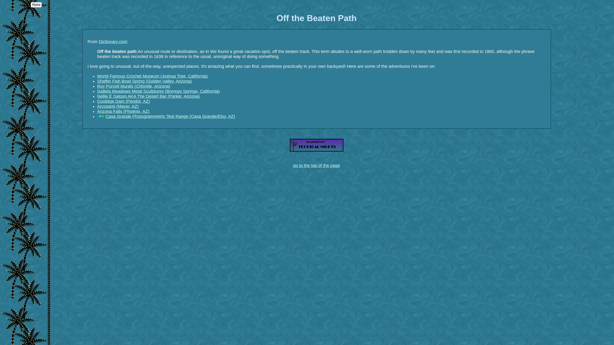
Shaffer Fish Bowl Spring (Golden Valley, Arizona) (144, 81)
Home (36, 4)
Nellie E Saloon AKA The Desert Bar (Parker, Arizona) (148, 96)
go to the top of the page (316, 165)
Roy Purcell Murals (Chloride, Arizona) (133, 86)
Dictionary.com (113, 41)
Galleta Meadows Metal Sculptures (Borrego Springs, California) (158, 91)
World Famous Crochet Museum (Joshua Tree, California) (152, 76)
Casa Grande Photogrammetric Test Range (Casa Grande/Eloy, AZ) (170, 116)
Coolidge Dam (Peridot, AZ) (123, 101)
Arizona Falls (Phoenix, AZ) (123, 111)
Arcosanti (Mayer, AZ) (118, 106)
